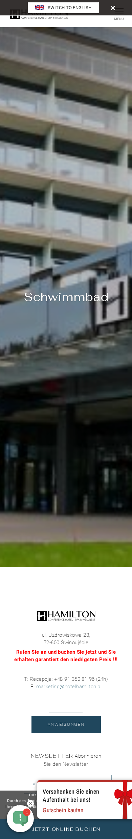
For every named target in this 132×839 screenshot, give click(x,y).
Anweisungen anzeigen (66, 727)
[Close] (113, 7)
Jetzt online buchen (66, 829)
